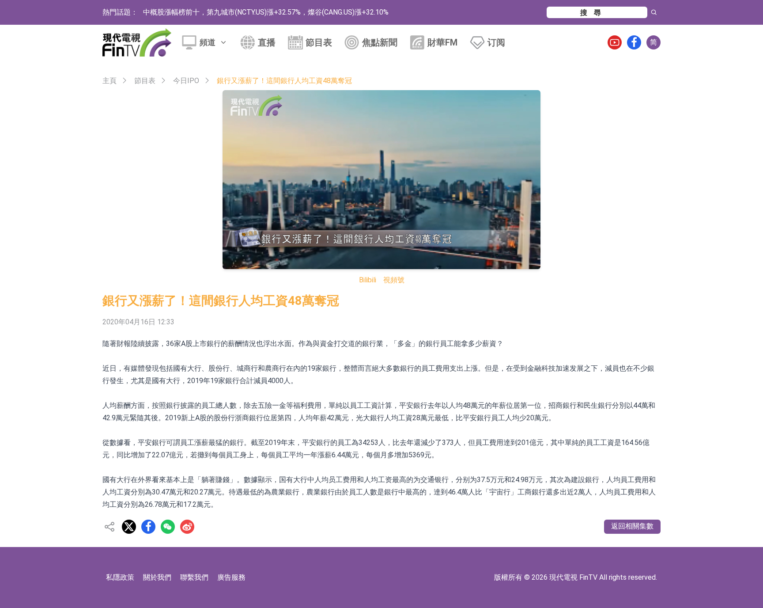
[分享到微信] (168, 527)
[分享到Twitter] (129, 527)
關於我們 (157, 577)
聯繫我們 (194, 577)
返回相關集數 (632, 526)
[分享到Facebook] (148, 527)
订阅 (496, 42)
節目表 (319, 42)
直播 (267, 42)
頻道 (207, 42)
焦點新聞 (379, 42)
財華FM (442, 42)
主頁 (109, 80)
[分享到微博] (187, 527)
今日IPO (186, 80)
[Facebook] (634, 42)
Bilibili (367, 280)
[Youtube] (615, 42)
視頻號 (393, 280)
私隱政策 (120, 577)
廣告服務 (231, 577)
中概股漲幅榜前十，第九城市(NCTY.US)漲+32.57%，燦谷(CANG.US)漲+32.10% (266, 12)
